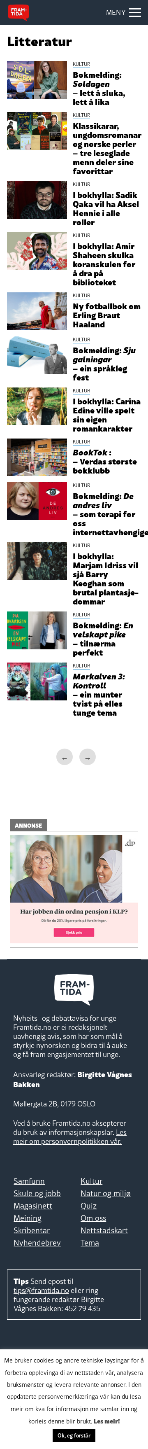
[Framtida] (18, 13)
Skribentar (32, 1230)
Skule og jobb (37, 1193)
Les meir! (107, 1420)
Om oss (93, 1218)
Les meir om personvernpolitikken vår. (70, 1136)
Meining (28, 1218)
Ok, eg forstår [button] (74, 1435)
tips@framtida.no (41, 1290)
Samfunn (29, 1181)
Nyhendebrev (37, 1242)
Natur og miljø (106, 1193)
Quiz (89, 1205)
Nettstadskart (104, 1230)
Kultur (91, 1181)
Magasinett (33, 1205)
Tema (90, 1242)
